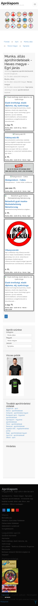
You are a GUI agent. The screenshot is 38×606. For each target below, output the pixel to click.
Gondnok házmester (9, 535)
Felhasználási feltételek (10, 523)
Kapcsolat (5, 595)
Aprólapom (12, 4)
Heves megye (11, 340)
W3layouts (4, 602)
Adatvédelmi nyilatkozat (10, 526)
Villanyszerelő (12, 250)
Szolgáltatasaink (7, 529)
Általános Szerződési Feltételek (13, 520)
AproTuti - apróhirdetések (15, 435)
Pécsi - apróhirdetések (14, 424)
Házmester (6, 538)
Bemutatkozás (7, 518)
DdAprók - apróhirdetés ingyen (17, 413)
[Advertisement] (19, 461)
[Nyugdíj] (19, 168)
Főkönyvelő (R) (12, 137)
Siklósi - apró (10, 437)
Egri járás (10, 346)
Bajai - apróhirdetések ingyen (16, 433)
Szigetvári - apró (12, 408)
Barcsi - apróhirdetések (14, 411)
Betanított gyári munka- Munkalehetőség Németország (16, 204)
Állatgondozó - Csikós (15, 180)
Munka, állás (11, 335)
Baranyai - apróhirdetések (15, 426)
